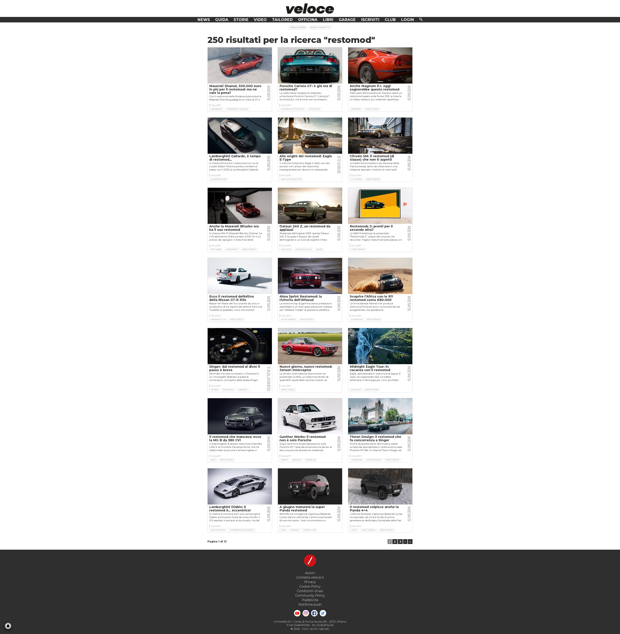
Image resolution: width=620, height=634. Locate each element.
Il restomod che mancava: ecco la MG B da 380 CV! (235, 438)
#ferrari (356, 109)
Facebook (314, 613)
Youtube (297, 613)
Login (407, 19)
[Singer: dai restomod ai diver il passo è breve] (240, 346)
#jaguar (356, 390)
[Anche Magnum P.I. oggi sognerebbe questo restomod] (380, 65)
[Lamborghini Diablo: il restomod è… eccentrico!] (240, 486)
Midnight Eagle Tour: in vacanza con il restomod (370, 368)
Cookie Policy (310, 586)
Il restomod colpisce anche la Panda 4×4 (374, 508)
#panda (294, 530)
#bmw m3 (310, 460)
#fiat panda (368, 530)
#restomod (372, 109)
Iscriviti (370, 19)
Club (390, 19)
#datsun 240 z (303, 249)
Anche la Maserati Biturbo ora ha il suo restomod (234, 228)
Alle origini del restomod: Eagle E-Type (305, 157)
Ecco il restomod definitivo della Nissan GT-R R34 (231, 298)
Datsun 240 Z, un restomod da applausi (304, 228)
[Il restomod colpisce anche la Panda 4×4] (380, 486)
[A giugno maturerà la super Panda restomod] (310, 486)
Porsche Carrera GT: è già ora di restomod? (305, 87)
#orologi (228, 390)
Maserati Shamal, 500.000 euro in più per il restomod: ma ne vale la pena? (235, 89)
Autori (310, 573)
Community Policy (310, 595)
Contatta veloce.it (310, 577)
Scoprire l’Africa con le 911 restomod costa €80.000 (371, 298)
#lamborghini (219, 179)
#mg (213, 460)
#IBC (283, 530)
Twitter (323, 613)
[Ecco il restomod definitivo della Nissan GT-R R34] (240, 276)
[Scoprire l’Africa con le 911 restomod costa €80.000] (380, 276)
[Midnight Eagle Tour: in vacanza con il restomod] (380, 346)
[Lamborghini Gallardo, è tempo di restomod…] (240, 136)
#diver (214, 390)
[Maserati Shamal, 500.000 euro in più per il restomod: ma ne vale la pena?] (240, 65)
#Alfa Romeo (288, 319)
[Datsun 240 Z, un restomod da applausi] (310, 206)
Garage (347, 19)
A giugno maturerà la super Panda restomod (302, 508)
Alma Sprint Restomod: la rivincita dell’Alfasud (300, 298)
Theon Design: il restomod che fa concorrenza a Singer (375, 438)
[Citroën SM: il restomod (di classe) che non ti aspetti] (380, 136)
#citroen (356, 179)
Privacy (310, 582)
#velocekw (298, 27)
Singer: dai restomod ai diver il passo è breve (234, 368)
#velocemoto (320, 27)
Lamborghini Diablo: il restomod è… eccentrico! (230, 508)
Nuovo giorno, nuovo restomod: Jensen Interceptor (305, 368)
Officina (307, 19)
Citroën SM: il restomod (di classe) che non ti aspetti (372, 157)
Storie (241, 19)
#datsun (286, 249)
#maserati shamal (237, 109)
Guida (221, 19)
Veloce (310, 8)
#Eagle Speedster (291, 179)
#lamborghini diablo (242, 530)
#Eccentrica (218, 530)
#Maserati (217, 109)
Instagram (306, 613)
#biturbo (216, 249)
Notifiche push (310, 604)
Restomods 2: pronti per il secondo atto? (371, 228)
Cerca (421, 19)
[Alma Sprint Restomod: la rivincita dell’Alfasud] (310, 276)
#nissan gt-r (218, 319)
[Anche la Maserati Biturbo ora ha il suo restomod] (240, 206)
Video (260, 19)
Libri (328, 19)
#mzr (319, 249)
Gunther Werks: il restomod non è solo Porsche (302, 438)
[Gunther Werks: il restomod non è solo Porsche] (310, 416)
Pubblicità (310, 600)
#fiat (354, 530)
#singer (242, 390)
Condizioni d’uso (310, 591)
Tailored (282, 19)
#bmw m (296, 460)
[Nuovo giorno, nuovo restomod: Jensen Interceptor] (310, 346)
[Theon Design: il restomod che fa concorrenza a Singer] (380, 416)
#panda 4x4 (309, 530)
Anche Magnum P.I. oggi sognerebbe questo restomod (374, 87)
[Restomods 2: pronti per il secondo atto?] (380, 206)
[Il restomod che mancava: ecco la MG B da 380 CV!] (240, 416)
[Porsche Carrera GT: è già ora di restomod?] (310, 65)
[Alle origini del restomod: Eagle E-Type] (310, 136)
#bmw (284, 460)
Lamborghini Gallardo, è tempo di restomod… (235, 157)
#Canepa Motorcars (292, 109)
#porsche (314, 109)
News (203, 19)
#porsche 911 (374, 460)
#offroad (356, 319)
